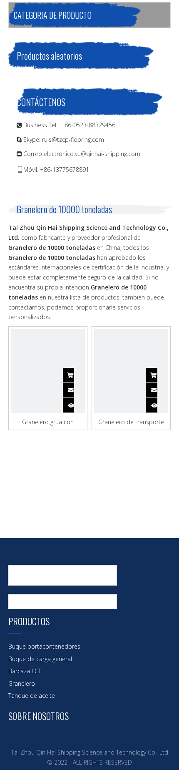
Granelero (21, 683)
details (76, 403)
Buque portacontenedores (44, 646)
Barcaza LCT (24, 671)
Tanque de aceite (31, 696)
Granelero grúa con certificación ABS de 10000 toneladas (48, 421)
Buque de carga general (40, 659)
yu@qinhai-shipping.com (107, 154)
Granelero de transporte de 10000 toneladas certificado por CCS (131, 421)
